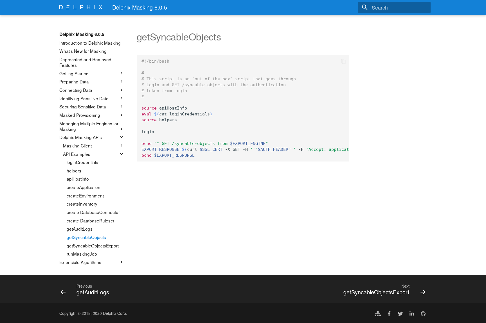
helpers (74, 170)
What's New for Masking (83, 51)
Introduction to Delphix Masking (90, 43)
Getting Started (74, 73)
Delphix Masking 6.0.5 (81, 34)
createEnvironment (85, 195)
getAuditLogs (80, 228)
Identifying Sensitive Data (84, 98)
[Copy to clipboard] (343, 61)
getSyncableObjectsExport (93, 245)
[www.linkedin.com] (412, 313)
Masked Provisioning (79, 115)
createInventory (82, 203)
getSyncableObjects (86, 237)
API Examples (76, 154)
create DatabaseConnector (93, 212)
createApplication (83, 187)
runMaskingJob (82, 253)
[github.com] (423, 313)
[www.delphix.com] (378, 313)
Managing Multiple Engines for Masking (88, 126)
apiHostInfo (78, 178)
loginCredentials (82, 162)
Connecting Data (75, 90)
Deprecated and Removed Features (85, 62)
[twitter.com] (400, 313)
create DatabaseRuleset (90, 220)
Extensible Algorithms (80, 262)
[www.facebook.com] (389, 313)
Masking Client (77, 145)
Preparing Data (74, 81)
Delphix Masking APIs (80, 137)
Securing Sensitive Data (82, 106)
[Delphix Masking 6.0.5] (81, 7)
